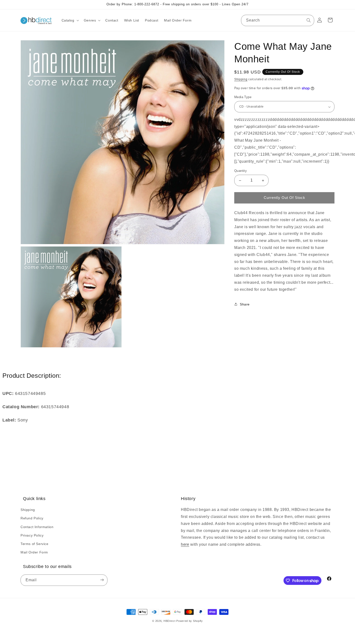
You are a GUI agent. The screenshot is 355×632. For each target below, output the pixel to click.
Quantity (240, 171)
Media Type (242, 97)
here (185, 544)
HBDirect (169, 620)
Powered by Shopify (189, 620)
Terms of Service (35, 544)
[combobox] (277, 20)
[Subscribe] (102, 580)
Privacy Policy (32, 535)
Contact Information (37, 527)
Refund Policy (32, 518)
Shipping (241, 79)
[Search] (308, 20)
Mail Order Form (34, 552)
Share (245, 304)
